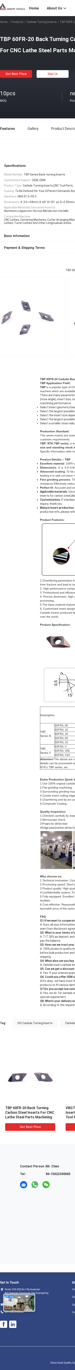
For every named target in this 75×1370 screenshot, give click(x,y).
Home (4, 22)
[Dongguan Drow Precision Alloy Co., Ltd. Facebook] (3, 1324)
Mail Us (53, 74)
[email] (23, 1184)
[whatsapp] (34, 1184)
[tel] (57, 1184)
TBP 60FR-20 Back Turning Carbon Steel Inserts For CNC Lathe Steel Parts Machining (29, 1112)
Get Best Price (16, 74)
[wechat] (46, 1184)
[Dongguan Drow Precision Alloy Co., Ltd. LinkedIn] (12, 1324)
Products (17, 22)
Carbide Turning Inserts (42, 22)
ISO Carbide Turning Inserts (35, 1023)
